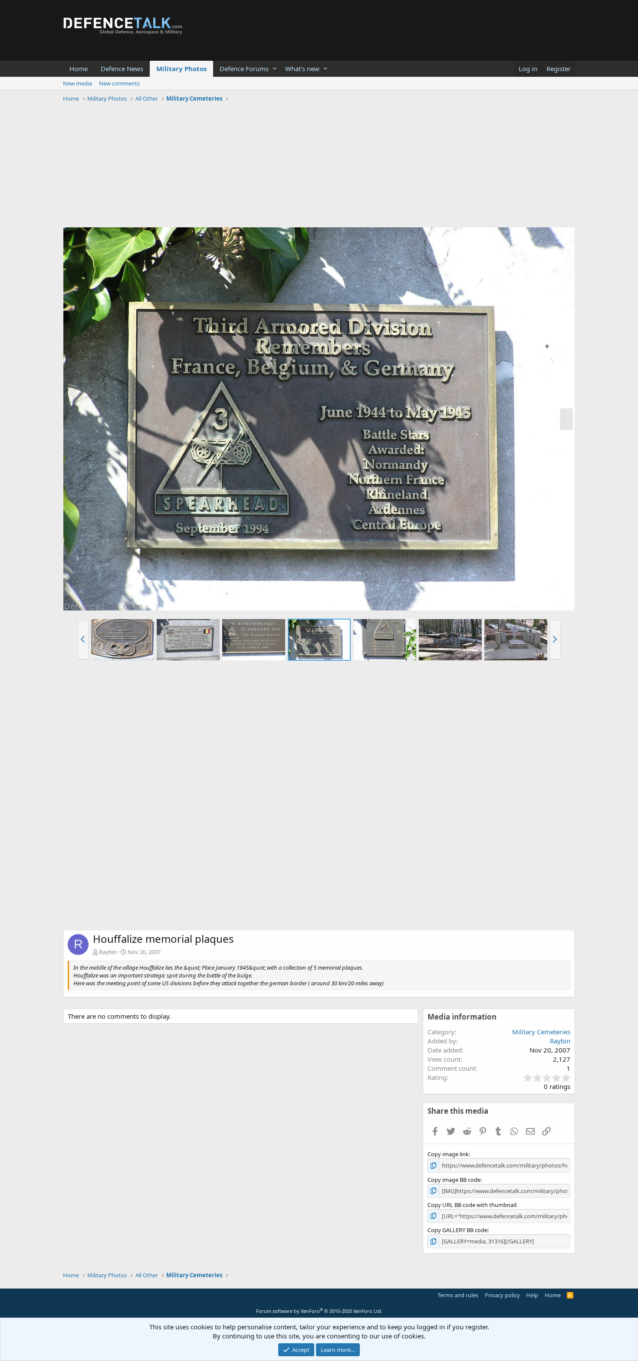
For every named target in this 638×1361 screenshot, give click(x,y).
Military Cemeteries (541, 1031)
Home (78, 68)
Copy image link (448, 1154)
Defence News (122, 68)
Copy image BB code (454, 1180)
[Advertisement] (319, 166)
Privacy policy (502, 1295)
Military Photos (181, 68)
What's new (302, 68)
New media (77, 83)
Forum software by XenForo (319, 1311)
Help (532, 1295)
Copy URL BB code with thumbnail (472, 1205)
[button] (274, 69)
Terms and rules (457, 1295)
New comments (119, 83)
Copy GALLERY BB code (457, 1230)
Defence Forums (244, 68)
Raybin (108, 952)
